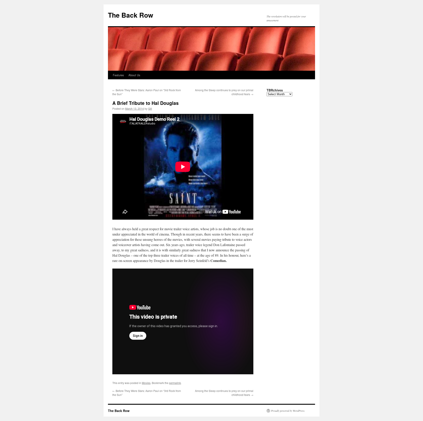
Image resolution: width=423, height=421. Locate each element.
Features (118, 75)
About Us (134, 75)
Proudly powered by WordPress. (288, 410)
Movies (146, 383)
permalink (175, 383)
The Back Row (130, 15)
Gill (150, 108)
